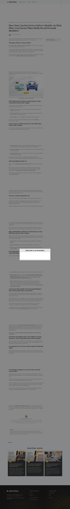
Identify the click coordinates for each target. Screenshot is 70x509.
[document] (35, 254)
